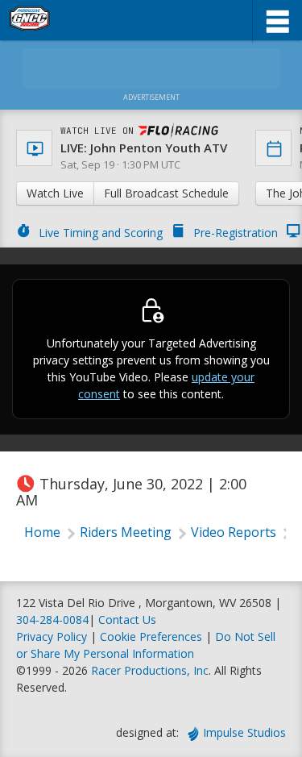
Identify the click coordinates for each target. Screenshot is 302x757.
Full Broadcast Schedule (166, 193)
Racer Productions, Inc (150, 670)
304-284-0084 (52, 619)
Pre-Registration (235, 232)
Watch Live (55, 193)
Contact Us (127, 619)
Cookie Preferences (152, 636)
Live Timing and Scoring (101, 232)
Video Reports (233, 532)
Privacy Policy (51, 636)
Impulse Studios (244, 732)
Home (42, 532)
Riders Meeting (126, 532)
